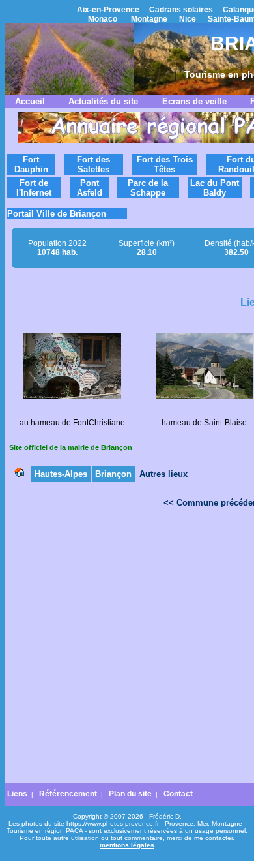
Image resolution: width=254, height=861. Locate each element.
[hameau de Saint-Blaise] (204, 395)
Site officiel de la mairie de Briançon (70, 447)
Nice (187, 18)
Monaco (102, 18)
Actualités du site (103, 101)
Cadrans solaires (181, 9)
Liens (17, 793)
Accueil (30, 101)
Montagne (149, 18)
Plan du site (130, 793)
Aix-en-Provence (108, 9)
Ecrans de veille (194, 101)
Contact (178, 793)
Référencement (68, 793)
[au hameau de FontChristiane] (72, 395)
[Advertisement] (127, 649)
